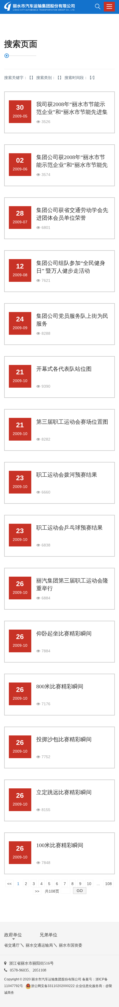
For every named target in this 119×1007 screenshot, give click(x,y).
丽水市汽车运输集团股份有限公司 (56, 979)
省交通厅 (12, 945)
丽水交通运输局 (39, 945)
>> (37, 891)
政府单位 (13, 934)
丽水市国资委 (70, 945)
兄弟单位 (48, 934)
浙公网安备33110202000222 (53, 986)
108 (108, 883)
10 (89, 883)
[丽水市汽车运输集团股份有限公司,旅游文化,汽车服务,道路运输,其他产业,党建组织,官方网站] (38, 6)
